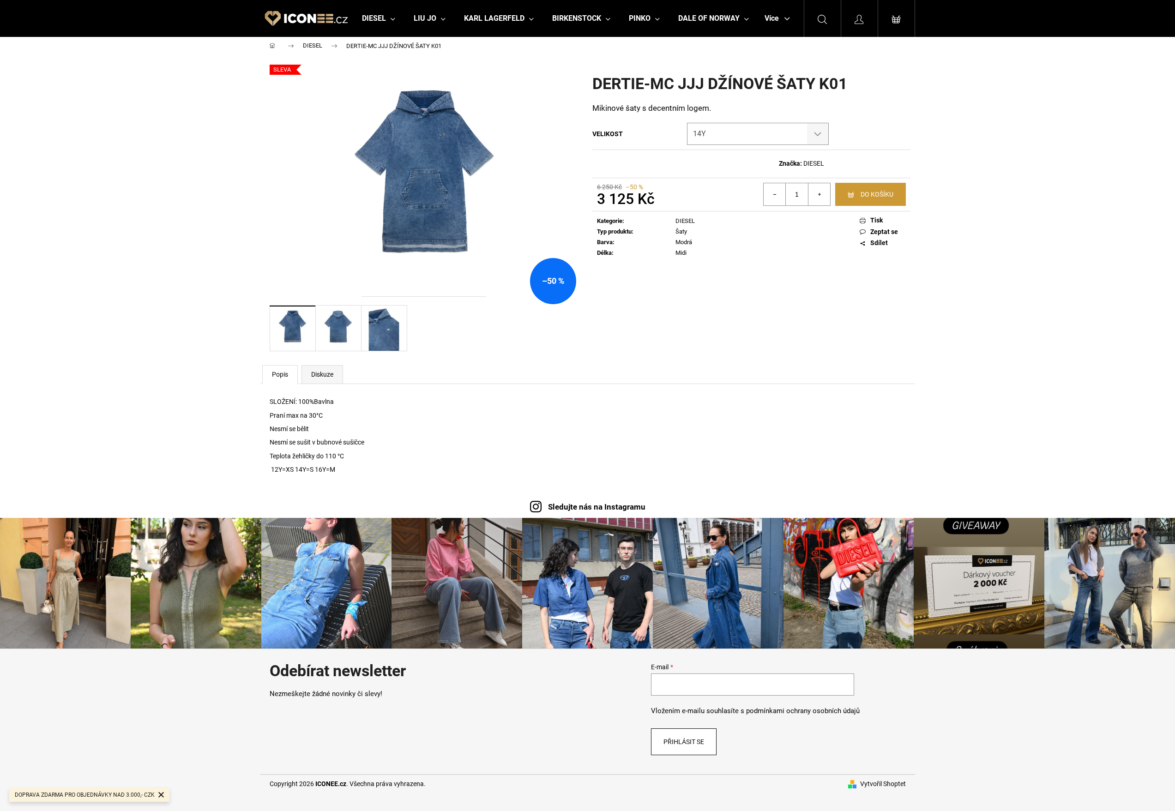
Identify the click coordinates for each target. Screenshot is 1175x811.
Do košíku (877, 194)
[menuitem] (378, 18)
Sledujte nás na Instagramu (596, 506)
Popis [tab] (280, 374)
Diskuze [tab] (322, 374)
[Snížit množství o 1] (775, 194)
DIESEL (813, 163)
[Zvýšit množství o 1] (819, 194)
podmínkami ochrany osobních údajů (803, 711)
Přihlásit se (683, 741)
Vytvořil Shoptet (883, 783)
